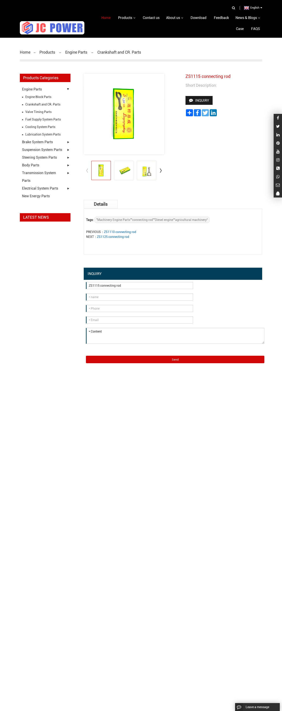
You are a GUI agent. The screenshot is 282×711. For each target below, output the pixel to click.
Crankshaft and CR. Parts (118, 52)
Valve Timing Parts (38, 112)
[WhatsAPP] (278, 177)
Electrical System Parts (40, 188)
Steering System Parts (39, 157)
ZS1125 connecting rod (113, 237)
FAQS (255, 29)
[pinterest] (278, 143)
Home (25, 52)
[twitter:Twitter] (278, 126)
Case (240, 29)
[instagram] (278, 151)
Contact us (151, 18)
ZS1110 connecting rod (120, 232)
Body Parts (30, 165)
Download (198, 18)
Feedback (221, 18)
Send (175, 359)
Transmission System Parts (39, 177)
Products (47, 52)
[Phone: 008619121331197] (278, 168)
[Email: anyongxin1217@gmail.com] (278, 185)
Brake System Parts (37, 142)
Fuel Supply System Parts (43, 119)
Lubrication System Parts (43, 134)
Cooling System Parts (40, 127)
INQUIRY (202, 100)
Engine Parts (76, 52)
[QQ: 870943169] (278, 193)
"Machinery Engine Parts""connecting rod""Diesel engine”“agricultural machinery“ (152, 220)
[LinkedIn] (278, 135)
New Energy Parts (36, 196)
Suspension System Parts (42, 150)
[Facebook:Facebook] (278, 118)
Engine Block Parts (38, 97)
